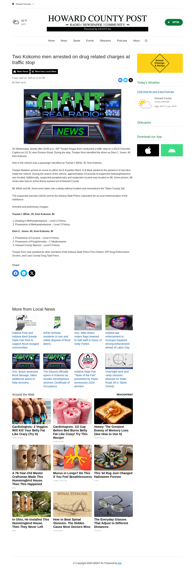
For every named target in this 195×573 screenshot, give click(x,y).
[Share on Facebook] (120, 80)
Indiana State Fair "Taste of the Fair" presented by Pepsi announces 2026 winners (86, 379)
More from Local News (45, 71)
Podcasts (122, 40)
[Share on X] (131, 80)
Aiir (119, 563)
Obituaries (105, 40)
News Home (22, 71)
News (64, 40)
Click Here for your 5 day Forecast (155, 91)
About (136, 40)
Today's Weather (148, 82)
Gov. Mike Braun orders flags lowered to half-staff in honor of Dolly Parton (88, 338)
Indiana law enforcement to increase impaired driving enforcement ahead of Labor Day (117, 340)
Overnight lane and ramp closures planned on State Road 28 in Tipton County (117, 379)
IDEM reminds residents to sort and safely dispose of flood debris (56, 338)
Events (90, 40)
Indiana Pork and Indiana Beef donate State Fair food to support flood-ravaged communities (25, 340)
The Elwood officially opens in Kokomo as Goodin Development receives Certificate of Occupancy (56, 379)
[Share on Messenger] (125, 80)
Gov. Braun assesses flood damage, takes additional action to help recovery (25, 377)
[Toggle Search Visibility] (146, 40)
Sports (76, 40)
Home (51, 40)
